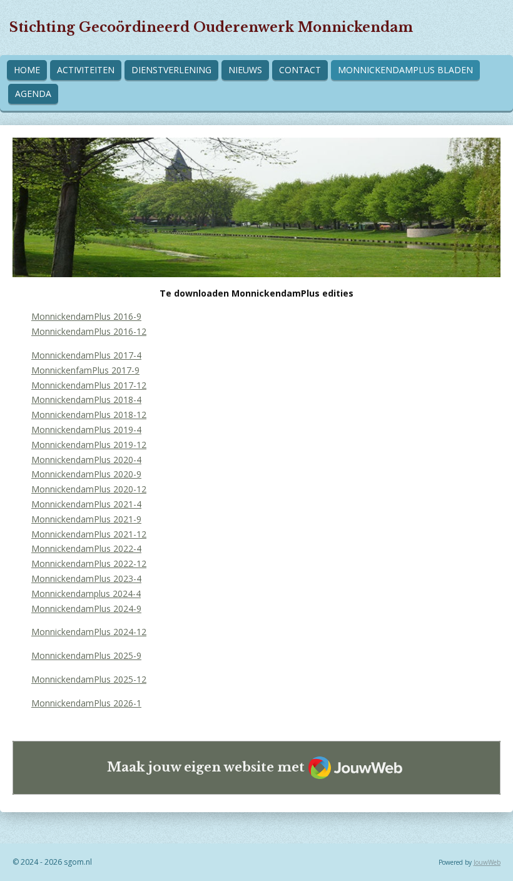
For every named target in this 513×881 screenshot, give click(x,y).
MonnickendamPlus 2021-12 (88, 534)
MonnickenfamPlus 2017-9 (85, 370)
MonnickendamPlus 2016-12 (88, 331)
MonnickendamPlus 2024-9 (86, 608)
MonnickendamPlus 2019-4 (86, 429)
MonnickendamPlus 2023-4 (86, 578)
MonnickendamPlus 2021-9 (86, 519)
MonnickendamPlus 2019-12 (88, 445)
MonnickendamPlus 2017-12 (88, 385)
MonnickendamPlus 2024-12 (88, 632)
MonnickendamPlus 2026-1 (86, 703)
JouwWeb (487, 862)
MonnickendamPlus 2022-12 (88, 563)
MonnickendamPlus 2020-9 (86, 474)
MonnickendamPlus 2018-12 (88, 414)
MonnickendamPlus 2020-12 (88, 489)
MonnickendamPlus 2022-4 (86, 548)
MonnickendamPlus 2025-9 (86, 655)
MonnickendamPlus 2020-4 (86, 460)
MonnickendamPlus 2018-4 (86, 399)
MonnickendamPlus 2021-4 (86, 504)
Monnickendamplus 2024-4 (86, 593)
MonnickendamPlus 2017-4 (86, 355)
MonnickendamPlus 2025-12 (88, 679)
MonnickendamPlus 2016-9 (86, 316)
